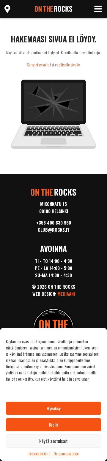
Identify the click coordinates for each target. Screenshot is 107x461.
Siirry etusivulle (38, 64)
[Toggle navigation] (98, 9)
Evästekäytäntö (40, 454)
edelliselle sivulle (67, 64)
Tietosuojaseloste (66, 454)
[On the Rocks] (54, 8)
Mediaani (66, 293)
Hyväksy (54, 408)
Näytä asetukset (53, 441)
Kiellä (53, 424)
